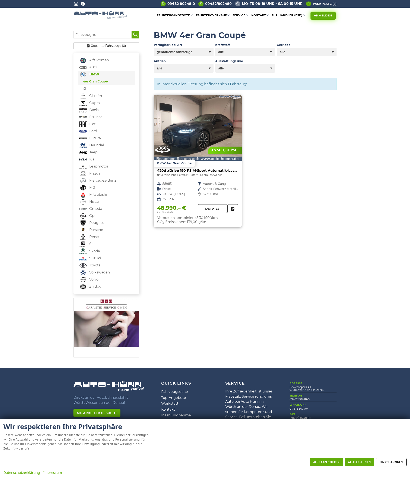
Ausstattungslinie (229, 61)
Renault (95, 237)
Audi (92, 67)
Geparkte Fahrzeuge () (108, 46)
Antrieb (160, 61)
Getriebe (283, 45)
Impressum (52, 472)
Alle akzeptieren (326, 462)
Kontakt (258, 15)
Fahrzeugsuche (174, 392)
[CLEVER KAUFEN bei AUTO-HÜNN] (100, 18)
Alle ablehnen (359, 462)
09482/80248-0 (300, 399)
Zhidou (94, 286)
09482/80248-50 (300, 418)
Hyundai (96, 145)
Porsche (95, 230)
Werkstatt (170, 403)
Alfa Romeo (98, 60)
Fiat (92, 124)
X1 (84, 89)
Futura (94, 138)
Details (212, 209)
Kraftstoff (222, 45)
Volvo (93, 279)
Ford (92, 131)
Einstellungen (391, 462)
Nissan (94, 202)
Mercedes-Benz (102, 180)
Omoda (95, 209)
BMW (93, 74)
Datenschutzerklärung (21, 472)
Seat (92, 244)
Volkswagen (99, 272)
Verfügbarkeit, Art (168, 45)
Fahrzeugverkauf (211, 15)
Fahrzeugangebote (173, 15)
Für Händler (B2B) (287, 15)
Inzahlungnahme (176, 415)
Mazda (94, 173)
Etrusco (95, 117)
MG (91, 187)
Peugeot (96, 223)
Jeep (93, 152)
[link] (232, 208)
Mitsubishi (97, 194)
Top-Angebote (173, 398)
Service (239, 15)
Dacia (93, 110)
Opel (92, 216)
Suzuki (94, 258)
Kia (91, 159)
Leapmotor (98, 166)
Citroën (95, 96)
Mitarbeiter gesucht (97, 413)
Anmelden (323, 15)
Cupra (94, 103)
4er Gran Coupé (95, 81)
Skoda (94, 251)
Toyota (94, 265)
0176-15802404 (299, 408)
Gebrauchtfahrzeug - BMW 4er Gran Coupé (198, 161)
